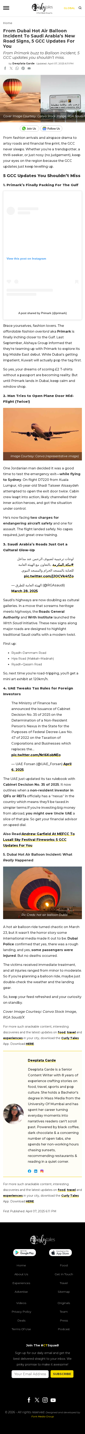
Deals (21, 1320)
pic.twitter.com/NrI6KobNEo (36, 755)
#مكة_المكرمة (63, 565)
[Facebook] (28, 1400)
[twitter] (11, 69)
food (61, 1032)
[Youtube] (53, 1400)
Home (7, 23)
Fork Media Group (42, 1416)
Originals (64, 1303)
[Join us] (30, 128)
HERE (30, 1044)
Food (64, 1265)
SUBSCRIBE (62, 1374)
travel (71, 1032)
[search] (80, 8)
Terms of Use (21, 1329)
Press (64, 1320)
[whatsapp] (17, 69)
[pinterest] (23, 69)
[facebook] (5, 69)
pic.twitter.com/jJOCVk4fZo (49, 576)
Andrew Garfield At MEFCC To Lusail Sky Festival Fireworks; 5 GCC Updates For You (39, 839)
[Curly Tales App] (24, 1253)
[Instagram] (44, 1400)
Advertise (21, 1292)
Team (64, 1311)
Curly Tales (70, 1038)
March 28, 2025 (24, 591)
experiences (13, 1038)
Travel (64, 1283)
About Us (21, 1274)
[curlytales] (42, 1244)
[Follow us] (52, 128)
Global (69, 8)
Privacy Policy (21, 1311)
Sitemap (64, 1292)
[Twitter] (36, 1400)
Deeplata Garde (23, 63)
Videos (21, 1303)
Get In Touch (64, 1274)
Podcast (64, 1329)
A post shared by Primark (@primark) (42, 313)
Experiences (21, 1283)
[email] (29, 69)
